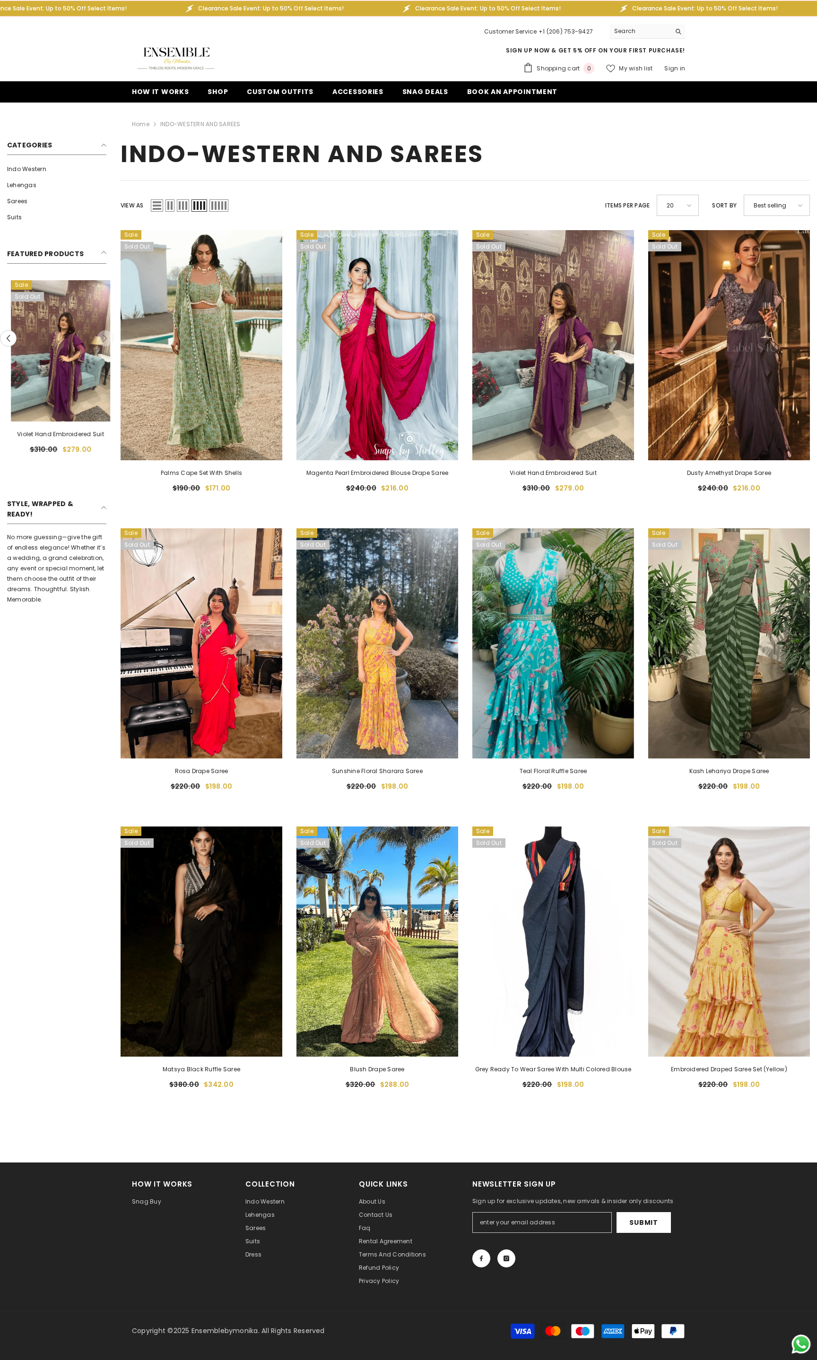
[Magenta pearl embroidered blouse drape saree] (377, 345)
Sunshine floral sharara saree (377, 771)
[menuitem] (56, 169)
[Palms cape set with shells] (201, 345)
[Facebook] (481, 1258)
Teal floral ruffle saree (553, 771)
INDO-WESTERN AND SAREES (200, 124)
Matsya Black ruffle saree (201, 1069)
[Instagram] (506, 1258)
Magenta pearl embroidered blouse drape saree (377, 473)
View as (132, 205)
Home (140, 124)
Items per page (627, 205)
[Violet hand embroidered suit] (56, 351)
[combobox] (639, 31)
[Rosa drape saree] (201, 643)
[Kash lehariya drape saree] (729, 643)
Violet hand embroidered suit (56, 434)
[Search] (647, 31)
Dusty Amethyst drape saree (729, 473)
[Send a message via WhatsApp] (801, 1344)
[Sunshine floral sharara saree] (377, 643)
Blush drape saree (377, 1069)
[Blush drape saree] (377, 941)
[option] (56, 370)
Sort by (724, 205)
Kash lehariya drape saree (729, 771)
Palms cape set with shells (201, 473)
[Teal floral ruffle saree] (553, 643)
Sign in (674, 68)
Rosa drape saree (201, 771)
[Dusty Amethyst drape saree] (729, 345)
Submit (643, 1222)
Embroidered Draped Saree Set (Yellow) (729, 1069)
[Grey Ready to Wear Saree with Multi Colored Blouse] (553, 941)
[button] (8, 338)
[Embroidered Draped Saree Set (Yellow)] (729, 941)
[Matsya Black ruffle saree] (201, 941)
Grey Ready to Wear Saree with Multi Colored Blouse (553, 1069)
